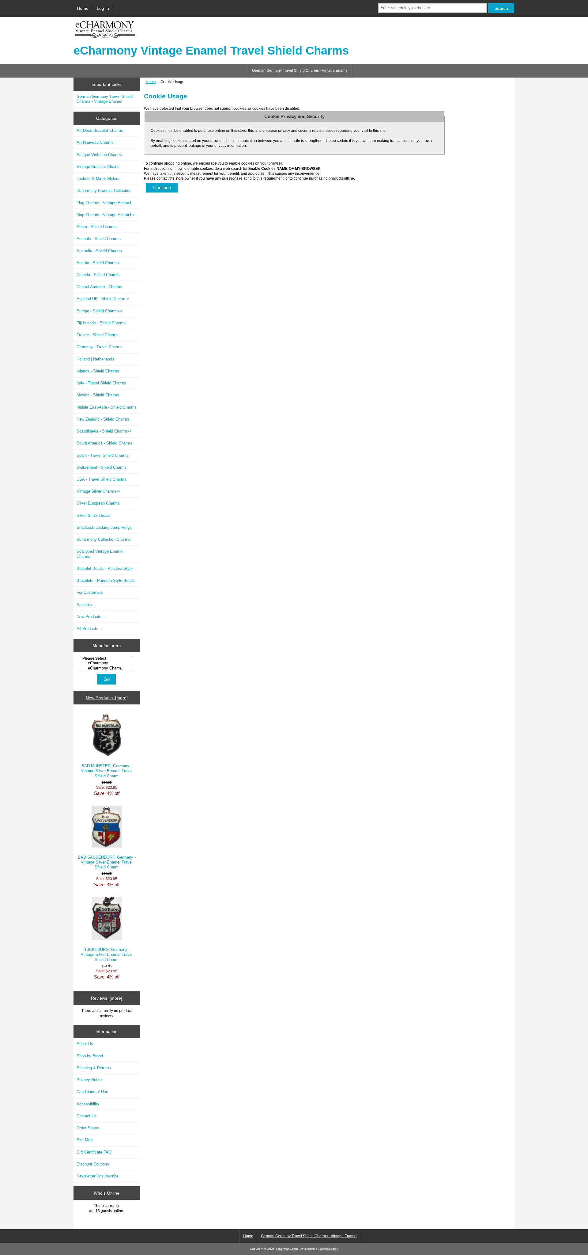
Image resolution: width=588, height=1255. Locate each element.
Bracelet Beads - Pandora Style (105, 568)
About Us (85, 1043)
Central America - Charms (99, 286)
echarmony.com (287, 1248)
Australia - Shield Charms (99, 251)
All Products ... (90, 628)
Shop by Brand (90, 1056)
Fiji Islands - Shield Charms (101, 323)
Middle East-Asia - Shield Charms (107, 407)
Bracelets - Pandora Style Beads (106, 580)
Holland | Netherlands (95, 359)
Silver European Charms (98, 503)
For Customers (90, 592)
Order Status (88, 1128)
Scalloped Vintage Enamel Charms (100, 554)
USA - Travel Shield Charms (101, 479)
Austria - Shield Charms (98, 263)
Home (83, 8)
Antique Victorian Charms (99, 154)
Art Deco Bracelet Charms (100, 130)
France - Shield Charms (98, 335)
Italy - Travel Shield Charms (101, 383)
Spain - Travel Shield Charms (103, 455)
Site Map (84, 1140)
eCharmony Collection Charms (103, 539)
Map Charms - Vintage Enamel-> (106, 214)
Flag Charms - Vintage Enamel (104, 202)
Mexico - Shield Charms (98, 395)
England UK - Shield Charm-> (103, 298)
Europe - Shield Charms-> (100, 311)
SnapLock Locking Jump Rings (104, 527)
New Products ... (91, 616)
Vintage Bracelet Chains (98, 166)
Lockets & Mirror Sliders (98, 178)
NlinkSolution (329, 1248)
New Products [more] (107, 697)
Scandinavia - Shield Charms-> (104, 431)
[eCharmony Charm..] (107, 668)
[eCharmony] (107, 663)
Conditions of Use (92, 1091)
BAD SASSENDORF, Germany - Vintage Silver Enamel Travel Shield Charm (107, 862)
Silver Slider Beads (94, 515)
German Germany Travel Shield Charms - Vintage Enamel (300, 70)
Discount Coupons (93, 1164)
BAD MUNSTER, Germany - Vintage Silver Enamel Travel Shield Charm (107, 771)
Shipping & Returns (94, 1068)
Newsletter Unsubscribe (98, 1176)
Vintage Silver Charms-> (98, 491)
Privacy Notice (90, 1080)
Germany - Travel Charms (100, 347)
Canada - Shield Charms (98, 275)
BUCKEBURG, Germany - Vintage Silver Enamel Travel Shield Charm (107, 954)
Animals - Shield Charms (99, 238)
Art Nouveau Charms (95, 142)
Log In (103, 8)
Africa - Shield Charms (97, 226)
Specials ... (87, 604)
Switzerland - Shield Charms (102, 467)
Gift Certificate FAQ (94, 1152)
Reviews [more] (106, 998)
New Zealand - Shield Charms (103, 419)
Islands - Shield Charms (98, 371)
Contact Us (86, 1116)
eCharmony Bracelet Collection (104, 190)
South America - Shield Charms (104, 443)
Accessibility (88, 1104)
